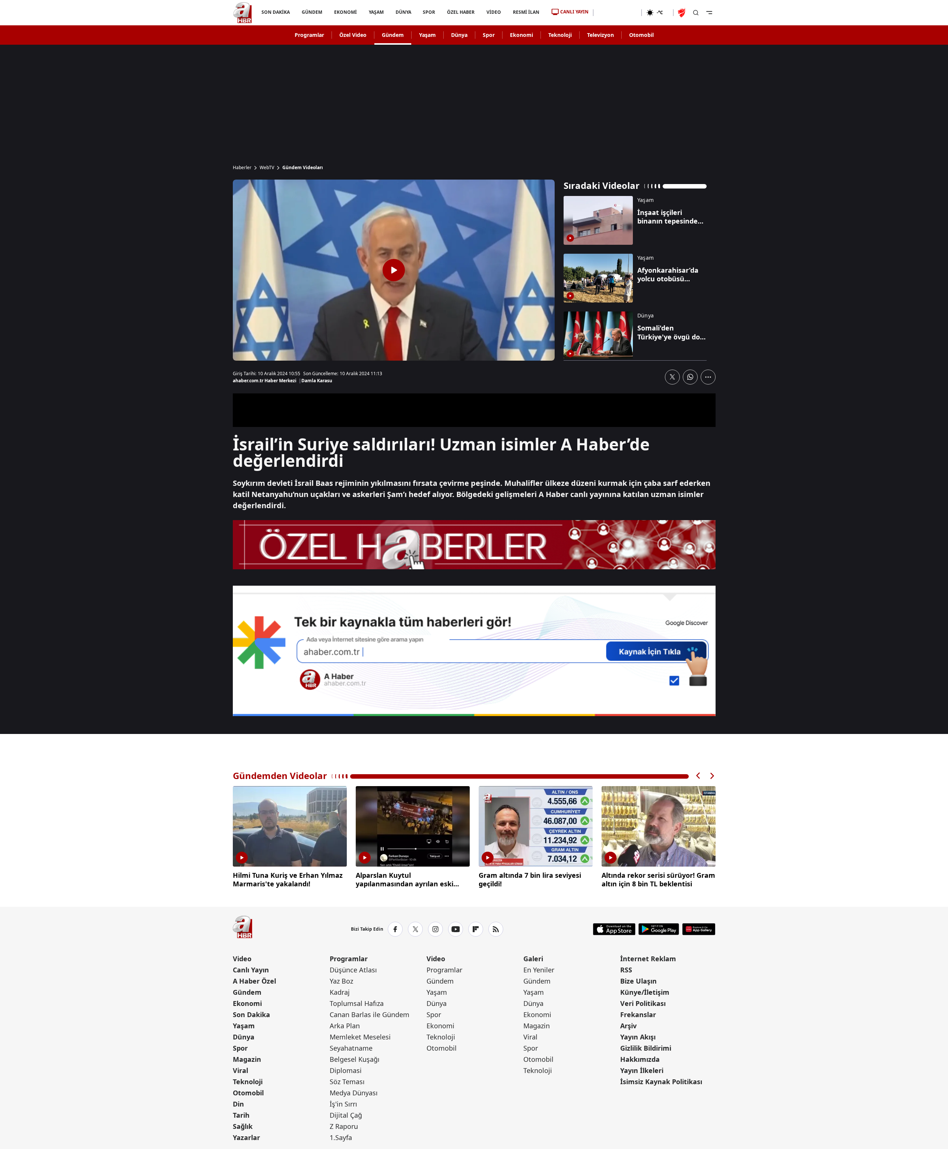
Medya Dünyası (354, 1092)
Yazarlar (246, 1137)
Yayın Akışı (638, 1036)
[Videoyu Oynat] (394, 270)
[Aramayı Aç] (695, 12)
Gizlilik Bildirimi (645, 1048)
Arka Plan (345, 1025)
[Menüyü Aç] (709, 12)
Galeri (533, 958)
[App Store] (614, 929)
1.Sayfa (341, 1137)
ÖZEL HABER (461, 12)
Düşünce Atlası (353, 969)
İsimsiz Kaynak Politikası (661, 1081)
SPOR (429, 12)
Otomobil (641, 34)
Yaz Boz (341, 981)
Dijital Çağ (346, 1115)
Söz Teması (347, 1081)
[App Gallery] (698, 929)
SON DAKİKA (275, 12)
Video (242, 958)
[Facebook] (395, 929)
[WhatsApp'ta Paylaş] (690, 377)
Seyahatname (351, 1048)
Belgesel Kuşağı (355, 1059)
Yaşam (427, 34)
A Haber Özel (254, 981)
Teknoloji (560, 34)
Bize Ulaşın (638, 981)
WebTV (267, 168)
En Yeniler (538, 969)
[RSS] (495, 929)
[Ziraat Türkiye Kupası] (682, 13)
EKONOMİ (345, 12)
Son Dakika (251, 1014)
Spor (489, 34)
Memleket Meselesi (360, 1036)
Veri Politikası (643, 1003)
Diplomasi (346, 1070)
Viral (240, 1070)
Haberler (242, 168)
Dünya (459, 34)
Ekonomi (521, 34)
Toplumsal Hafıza (357, 1003)
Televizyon (600, 34)
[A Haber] (242, 12)
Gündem (393, 34)
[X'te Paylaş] (672, 377)
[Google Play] (658, 929)
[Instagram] (435, 929)
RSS (626, 969)
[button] (698, 776)
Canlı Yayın (251, 969)
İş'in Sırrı (343, 1103)
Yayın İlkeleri (641, 1070)
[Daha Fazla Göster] (708, 377)
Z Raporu (344, 1126)
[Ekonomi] (617, 12)
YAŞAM (375, 12)
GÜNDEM (311, 12)
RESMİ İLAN (526, 12)
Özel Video (353, 34)
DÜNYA (403, 12)
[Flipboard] (475, 929)
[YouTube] (455, 929)
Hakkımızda (640, 1059)
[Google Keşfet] (474, 651)
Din (238, 1103)
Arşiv (628, 1025)
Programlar (309, 34)
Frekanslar (638, 1014)
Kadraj (340, 992)
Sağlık (243, 1126)
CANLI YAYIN (574, 12)
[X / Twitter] (415, 929)
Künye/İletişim (644, 992)
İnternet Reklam (648, 958)
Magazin (247, 1059)
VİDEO (493, 12)
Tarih (241, 1115)
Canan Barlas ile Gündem (369, 1014)
